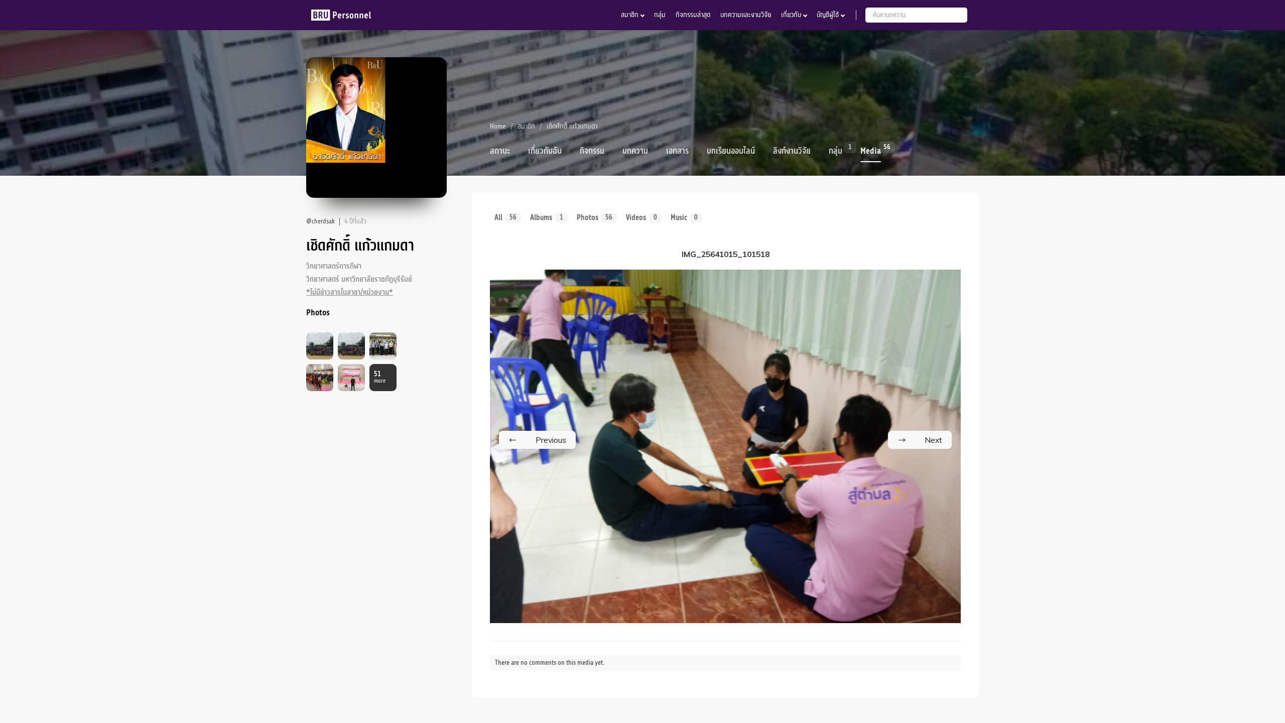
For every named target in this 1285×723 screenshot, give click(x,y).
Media (870, 150)
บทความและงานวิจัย (745, 15)
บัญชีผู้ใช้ (828, 15)
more (380, 377)
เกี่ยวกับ (791, 15)
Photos (594, 217)
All (505, 217)
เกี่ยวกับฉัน (545, 151)
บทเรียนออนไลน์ (731, 151)
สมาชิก (629, 15)
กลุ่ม (660, 15)
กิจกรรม (592, 151)
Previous (551, 440)
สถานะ (500, 151)
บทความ (635, 151)
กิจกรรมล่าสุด (693, 15)
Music (684, 217)
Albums (546, 217)
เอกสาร (677, 151)
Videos (641, 217)
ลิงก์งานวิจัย (792, 151)
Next (933, 440)
